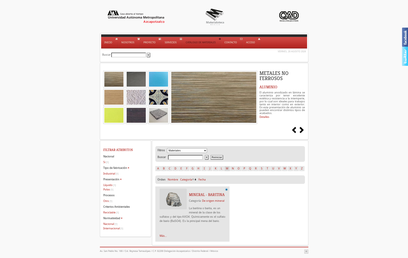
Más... (163, 235)
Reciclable (111, 212)
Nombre (173, 179)
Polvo (108, 189)
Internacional (113, 228)
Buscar (106, 54)
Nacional (110, 224)
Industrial (110, 173)
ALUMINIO (268, 87)
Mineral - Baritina (207, 194)
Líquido (109, 185)
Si (106, 162)
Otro (107, 201)
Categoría (186, 179)
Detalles (264, 116)
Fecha (202, 179)
